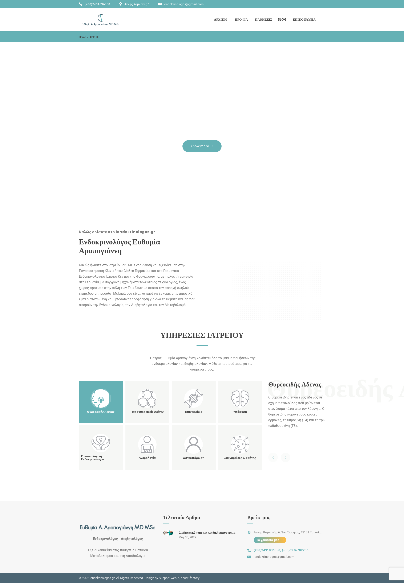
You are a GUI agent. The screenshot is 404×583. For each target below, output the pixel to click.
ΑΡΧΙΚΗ (220, 19)
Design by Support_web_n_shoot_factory (171, 578)
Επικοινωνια (304, 19)
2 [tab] (203, 193)
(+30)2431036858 (97, 4)
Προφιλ (241, 19)
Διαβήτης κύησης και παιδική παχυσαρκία (207, 532)
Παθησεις (263, 19)
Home (82, 37)
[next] (285, 457)
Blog (282, 19)
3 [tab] (208, 193)
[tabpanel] (202, 122)
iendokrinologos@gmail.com (184, 4)
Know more (200, 146)
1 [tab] (197, 193)
